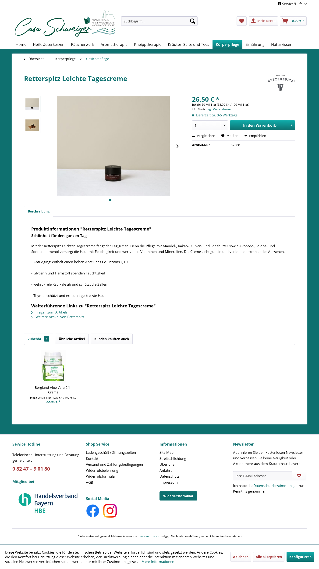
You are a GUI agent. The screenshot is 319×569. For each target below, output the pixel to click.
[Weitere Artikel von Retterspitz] (281, 83)
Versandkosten (149, 536)
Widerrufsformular (101, 476)
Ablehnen (240, 557)
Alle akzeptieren (269, 557)
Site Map (167, 452)
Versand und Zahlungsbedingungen (114, 464)
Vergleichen (205, 135)
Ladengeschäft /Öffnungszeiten (111, 452)
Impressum (169, 482)
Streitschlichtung (173, 458)
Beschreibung (39, 211)
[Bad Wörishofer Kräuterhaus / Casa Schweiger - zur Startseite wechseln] (65, 24)
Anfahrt (166, 470)
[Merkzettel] (242, 21)
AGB (89, 482)
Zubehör (38, 339)
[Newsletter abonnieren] (299, 475)
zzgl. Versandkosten (219, 109)
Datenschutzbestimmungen (275, 485)
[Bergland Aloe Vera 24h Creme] (53, 366)
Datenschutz (169, 476)
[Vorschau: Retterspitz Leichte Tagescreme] (32, 104)
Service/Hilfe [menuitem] (292, 3)
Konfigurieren (300, 557)
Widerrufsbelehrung (102, 470)
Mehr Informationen (158, 561)
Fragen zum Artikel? (51, 312)
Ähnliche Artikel (72, 339)
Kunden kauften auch (111, 339)
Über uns (167, 464)
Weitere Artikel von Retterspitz (59, 316)
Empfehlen (257, 135)
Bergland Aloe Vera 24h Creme (53, 389)
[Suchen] (193, 21)
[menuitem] (159, 23)
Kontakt (92, 458)
